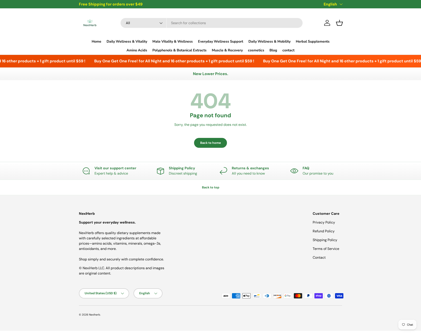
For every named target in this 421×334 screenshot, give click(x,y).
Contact (319, 257)
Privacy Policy (324, 222)
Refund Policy (324, 231)
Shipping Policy (325, 240)
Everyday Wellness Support (220, 41)
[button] (339, 23)
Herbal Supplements (313, 41)
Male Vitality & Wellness (172, 41)
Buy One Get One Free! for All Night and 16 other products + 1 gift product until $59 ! (171, 61)
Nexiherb (94, 314)
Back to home (210, 143)
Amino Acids (137, 50)
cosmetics (256, 50)
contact (288, 50)
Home (96, 41)
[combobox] (212, 23)
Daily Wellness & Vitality (127, 41)
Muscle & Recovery (227, 50)
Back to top (210, 187)
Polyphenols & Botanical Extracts (179, 50)
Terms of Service (326, 248)
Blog (273, 50)
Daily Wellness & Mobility (269, 41)
